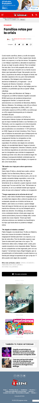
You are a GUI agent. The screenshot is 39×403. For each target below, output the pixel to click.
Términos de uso (13, 390)
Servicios (31, 391)
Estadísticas (24, 390)
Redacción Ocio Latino (20, 39)
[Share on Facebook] (15, 44)
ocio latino (17, 265)
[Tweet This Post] (19, 44)
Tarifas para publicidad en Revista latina (15, 391)
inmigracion (7, 265)
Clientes (33, 393)
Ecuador (30, 263)
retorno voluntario (10, 267)
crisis (23, 263)
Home (5, 390)
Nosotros (32, 390)
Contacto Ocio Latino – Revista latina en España (16, 393)
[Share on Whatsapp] (23, 44)
